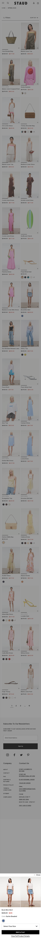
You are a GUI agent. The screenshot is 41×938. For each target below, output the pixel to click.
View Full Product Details (20, 936)
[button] (37, 875)
